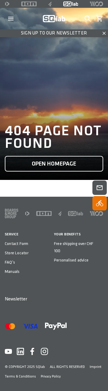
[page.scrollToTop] (99, 376)
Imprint (95, 367)
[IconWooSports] (96, 3)
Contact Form (16, 243)
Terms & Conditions (20, 376)
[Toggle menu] (11, 19)
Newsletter (16, 299)
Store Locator (16, 252)
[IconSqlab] (70, 3)
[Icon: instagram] (44, 351)
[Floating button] (99, 188)
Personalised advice (71, 260)
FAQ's (10, 262)
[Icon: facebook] (32, 351)
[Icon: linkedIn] (20, 351)
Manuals (12, 271)
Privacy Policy (51, 376)
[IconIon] (29, 3)
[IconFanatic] (50, 3)
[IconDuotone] (7, 3)
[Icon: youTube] (8, 351)
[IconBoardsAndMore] (11, 213)
